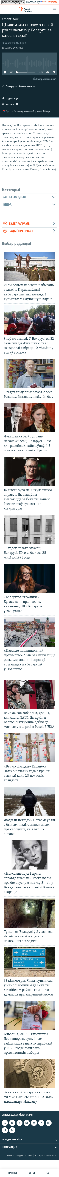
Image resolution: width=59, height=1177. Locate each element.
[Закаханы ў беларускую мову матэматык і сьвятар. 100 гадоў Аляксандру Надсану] (29, 1073)
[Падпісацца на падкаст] (34, 1123)
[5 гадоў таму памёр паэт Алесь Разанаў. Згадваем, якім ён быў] (29, 373)
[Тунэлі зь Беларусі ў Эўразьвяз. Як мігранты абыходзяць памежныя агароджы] (29, 913)
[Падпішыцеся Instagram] (49, 1123)
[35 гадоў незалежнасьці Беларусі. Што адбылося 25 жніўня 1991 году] (29, 529)
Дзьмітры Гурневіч (12, 48)
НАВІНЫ (12, 1173)
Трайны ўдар (10, 18)
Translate (52, 2)
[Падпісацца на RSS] (12, 1130)
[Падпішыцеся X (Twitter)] (19, 1123)
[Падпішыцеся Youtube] (27, 1123)
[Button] (10, 99)
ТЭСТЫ (31, 1173)
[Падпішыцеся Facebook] (12, 1123)
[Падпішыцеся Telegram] (5, 1130)
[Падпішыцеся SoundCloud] (41, 1123)
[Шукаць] (48, 1173)
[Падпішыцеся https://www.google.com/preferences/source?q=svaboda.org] (5, 1123)
